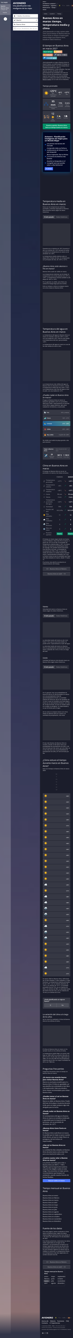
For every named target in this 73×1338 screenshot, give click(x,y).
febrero (46, 1279)
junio (53, 1279)
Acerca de (45, 1321)
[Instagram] (47, 1333)
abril (45, 1283)
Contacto (45, 1323)
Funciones (60, 1321)
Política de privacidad (59, 1327)
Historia (52, 1321)
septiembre (61, 1276)
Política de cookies (47, 1327)
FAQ (67, 1321)
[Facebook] (45, 1333)
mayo (53, 1276)
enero (46, 1276)
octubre (60, 1279)
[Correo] (43, 1333)
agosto (53, 1283)
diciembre (61, 1283)
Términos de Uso (60, 1326)
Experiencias (55, 1323)
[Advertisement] (56, 186)
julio (52, 1281)
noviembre (61, 1281)
